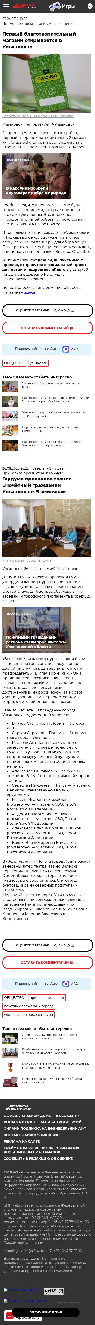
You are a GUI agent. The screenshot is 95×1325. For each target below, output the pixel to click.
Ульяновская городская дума (26, 560)
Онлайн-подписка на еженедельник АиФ (45, 1129)
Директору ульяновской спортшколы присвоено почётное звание (49, 1036)
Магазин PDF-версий (61, 1122)
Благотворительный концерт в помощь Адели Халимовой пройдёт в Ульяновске (55, 399)
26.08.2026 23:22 (15, 468)
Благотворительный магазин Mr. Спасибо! (38, 116)
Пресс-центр (66, 1116)
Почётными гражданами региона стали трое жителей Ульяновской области (54, 1051)
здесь (30, 292)
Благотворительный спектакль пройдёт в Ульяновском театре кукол (52, 443)
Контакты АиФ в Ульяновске (32, 1135)
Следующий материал (46, 1312)
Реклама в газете (20, 1122)
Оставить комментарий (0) (47, 328)
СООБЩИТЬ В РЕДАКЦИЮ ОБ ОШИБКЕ (38, 1159)
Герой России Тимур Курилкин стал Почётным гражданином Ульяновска (55, 1065)
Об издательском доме (27, 1116)
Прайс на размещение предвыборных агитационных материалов (41, 1150)
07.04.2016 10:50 (14, 19)
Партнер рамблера (68, 1302)
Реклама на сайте (22, 1141)
